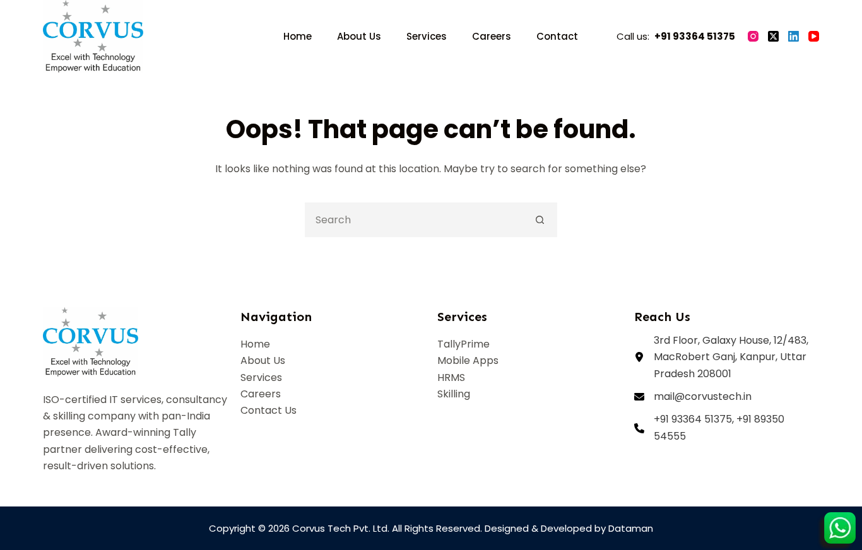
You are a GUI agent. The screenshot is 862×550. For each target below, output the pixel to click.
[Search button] (540, 220)
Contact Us (268, 410)
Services (426, 36)
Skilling (453, 394)
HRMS (451, 377)
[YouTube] (813, 36)
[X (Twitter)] (773, 36)
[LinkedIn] (793, 36)
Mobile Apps (468, 360)
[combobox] (415, 219)
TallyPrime (463, 344)
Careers (491, 36)
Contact (557, 36)
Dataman (630, 528)
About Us (359, 36)
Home (297, 36)
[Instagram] (753, 36)
